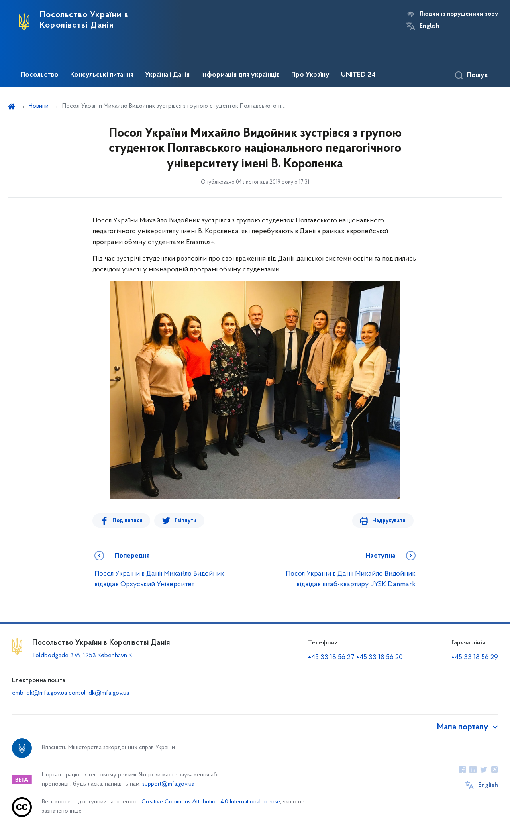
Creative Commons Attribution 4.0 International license (210, 802)
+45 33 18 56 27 (331, 657)
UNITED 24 (358, 75)
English (429, 26)
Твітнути (185, 521)
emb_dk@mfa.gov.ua (39, 693)
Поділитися (127, 521)
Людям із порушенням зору (459, 14)
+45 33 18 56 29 (474, 657)
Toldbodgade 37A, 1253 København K (82, 655)
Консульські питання (101, 75)
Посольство (40, 75)
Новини (39, 106)
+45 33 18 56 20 (379, 657)
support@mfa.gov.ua (168, 784)
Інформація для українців (240, 75)
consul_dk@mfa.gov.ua (99, 693)
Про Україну (310, 75)
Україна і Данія (167, 75)
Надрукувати (389, 521)
